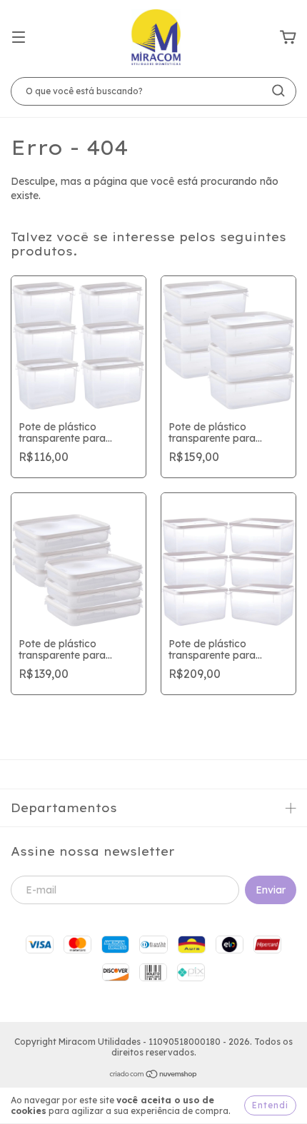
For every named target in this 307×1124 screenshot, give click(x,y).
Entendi (270, 1105)
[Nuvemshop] (153, 1075)
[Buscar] (278, 90)
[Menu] (18, 37)
